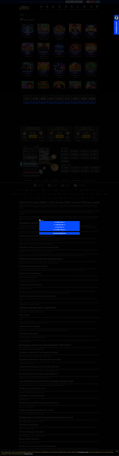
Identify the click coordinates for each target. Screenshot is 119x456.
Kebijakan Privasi (28, 453)
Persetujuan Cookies (83, 452)
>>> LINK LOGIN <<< (59, 222)
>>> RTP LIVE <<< (59, 227)
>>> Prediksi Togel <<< (59, 229)
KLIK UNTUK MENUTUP (59, 233)
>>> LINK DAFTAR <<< (59, 224)
